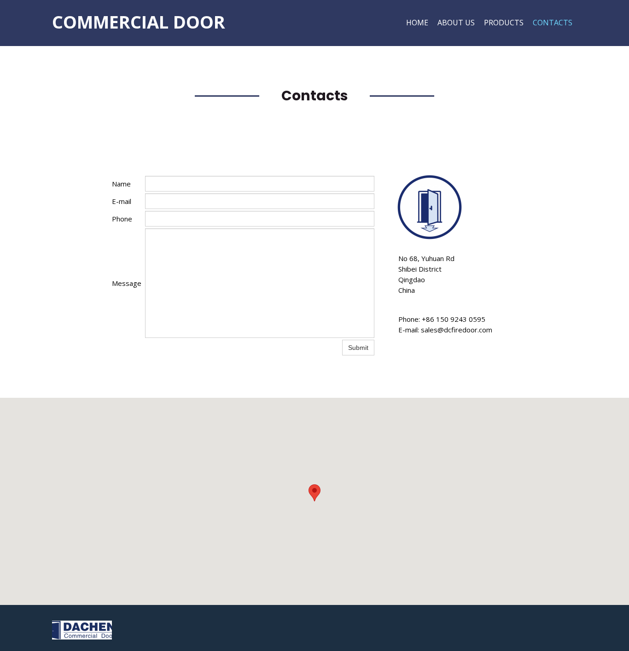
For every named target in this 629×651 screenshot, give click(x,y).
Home (417, 22)
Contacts (552, 22)
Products (504, 22)
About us (456, 22)
